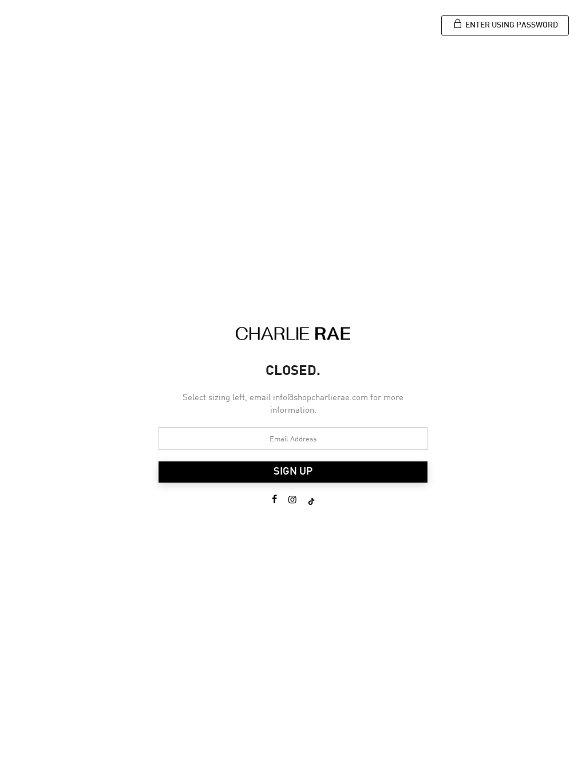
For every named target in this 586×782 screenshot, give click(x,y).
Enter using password (511, 25)
